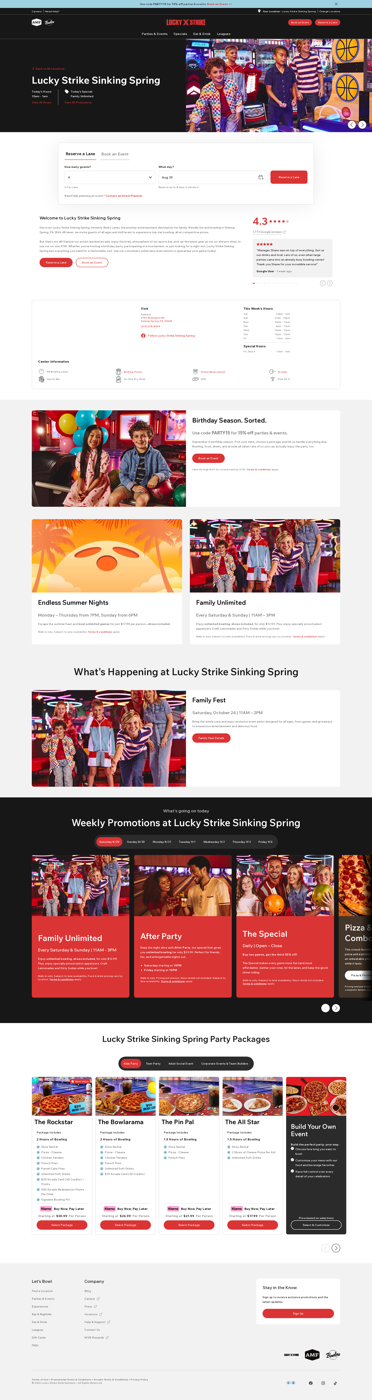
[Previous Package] (325, 1248)
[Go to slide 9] (275, 283)
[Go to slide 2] (256, 283)
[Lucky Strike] (291, 1355)
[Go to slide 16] (294, 283)
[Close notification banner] (337, 4)
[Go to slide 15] (292, 283)
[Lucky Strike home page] (186, 22)
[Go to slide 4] (262, 283)
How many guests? (78, 167)
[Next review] (329, 283)
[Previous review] (323, 283)
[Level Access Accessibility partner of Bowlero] (291, 1382)
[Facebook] (311, 1383)
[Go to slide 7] (270, 283)
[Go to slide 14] (289, 283)
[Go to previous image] (352, 124)
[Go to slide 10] (278, 283)
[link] (300, 22)
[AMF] (36, 22)
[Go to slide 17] (297, 283)
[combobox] (110, 177)
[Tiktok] (335, 1383)
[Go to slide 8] (273, 283)
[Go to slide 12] (283, 283)
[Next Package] (336, 1248)
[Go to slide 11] (281, 283)
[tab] (80, 154)
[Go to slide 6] (267, 283)
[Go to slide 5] (265, 283)
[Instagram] (323, 1383)
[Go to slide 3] (259, 283)
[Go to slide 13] (286, 283)
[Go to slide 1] (254, 283)
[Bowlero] (49, 22)
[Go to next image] (362, 124)
